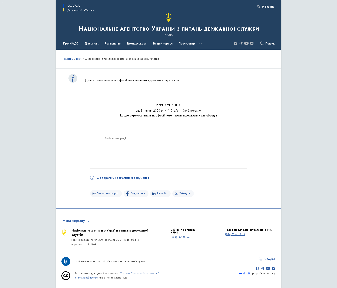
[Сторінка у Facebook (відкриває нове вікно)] (235, 43)
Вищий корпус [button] (163, 43)
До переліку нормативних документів (123, 178)
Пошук (270, 43)
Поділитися (138, 193)
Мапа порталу (73, 221)
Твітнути (184, 193)
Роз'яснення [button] (113, 43)
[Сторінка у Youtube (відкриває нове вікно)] (246, 43)
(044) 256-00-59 (235, 234)
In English (268, 6)
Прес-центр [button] (187, 43)
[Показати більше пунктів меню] (200, 43)
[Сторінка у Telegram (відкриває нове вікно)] (241, 43)
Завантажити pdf (107, 193)
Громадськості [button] (137, 43)
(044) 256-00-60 (180, 237)
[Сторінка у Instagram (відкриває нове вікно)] (252, 43)
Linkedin (162, 193)
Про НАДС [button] (71, 43)
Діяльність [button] (92, 43)
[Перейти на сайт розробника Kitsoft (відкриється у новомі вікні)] (244, 273)
